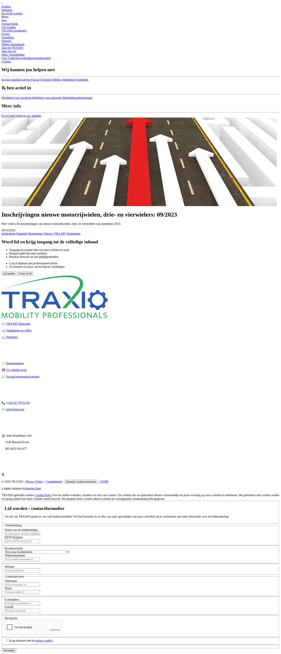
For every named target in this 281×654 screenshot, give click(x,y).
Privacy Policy (34, 481)
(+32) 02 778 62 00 (18, 402)
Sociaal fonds (10, 23)
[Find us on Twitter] (3, 475)
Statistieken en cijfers (19, 330)
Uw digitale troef (16, 370)
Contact (6, 61)
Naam (8, 588)
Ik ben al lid (25, 273)
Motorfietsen (35, 233)
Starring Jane (33, 488)
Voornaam (11, 580)
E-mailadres (12, 599)
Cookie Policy (43, 495)
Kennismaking (15, 363)
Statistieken (73, 233)
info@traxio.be (15, 409)
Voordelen (8, 37)
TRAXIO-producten (14, 30)
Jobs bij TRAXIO (12, 47)
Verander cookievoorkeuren (81, 481)
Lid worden (9, 27)
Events (6, 34)
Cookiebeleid (54, 481)
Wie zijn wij (9, 51)
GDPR (104, 481)
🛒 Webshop (9, 337)
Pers (4, 20)
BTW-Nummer (14, 537)
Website (9, 566)
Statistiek (21, 233)
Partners (6, 41)
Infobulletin (8, 233)
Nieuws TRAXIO (55, 233)
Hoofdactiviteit (14, 548)
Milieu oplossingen (13, 44)
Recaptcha (11, 618)
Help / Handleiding (13, 54)
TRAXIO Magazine (18, 323)
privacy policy (44, 640)
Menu (5, 17)
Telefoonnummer (15, 555)
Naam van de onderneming (21, 529)
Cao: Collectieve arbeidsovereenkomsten (26, 58)
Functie (9, 607)
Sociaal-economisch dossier (22, 376)
